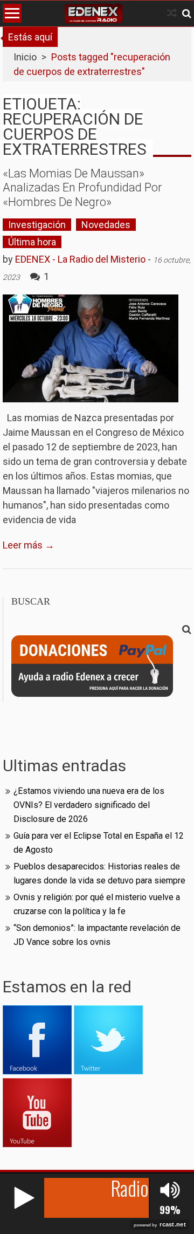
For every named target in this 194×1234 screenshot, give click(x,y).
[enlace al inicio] (93, 13)
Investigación (37, 224)
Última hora (32, 242)
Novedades (105, 224)
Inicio (25, 57)
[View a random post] (172, 13)
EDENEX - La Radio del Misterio (80, 259)
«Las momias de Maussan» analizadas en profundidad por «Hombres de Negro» (82, 188)
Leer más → (28, 545)
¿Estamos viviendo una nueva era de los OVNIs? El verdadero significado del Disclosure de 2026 (88, 805)
